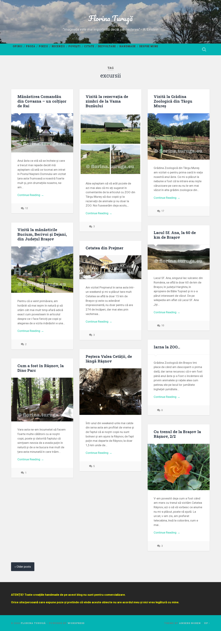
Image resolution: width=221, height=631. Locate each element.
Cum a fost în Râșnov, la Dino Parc (40, 368)
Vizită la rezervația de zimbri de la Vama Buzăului (107, 101)
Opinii (17, 46)
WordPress (76, 623)
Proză (30, 46)
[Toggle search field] (204, 49)
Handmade (127, 46)
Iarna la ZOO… (167, 346)
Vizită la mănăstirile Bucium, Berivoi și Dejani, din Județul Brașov (42, 234)
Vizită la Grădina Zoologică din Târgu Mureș (173, 101)
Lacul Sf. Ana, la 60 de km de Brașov (175, 235)
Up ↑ (207, 623)
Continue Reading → (30, 195)
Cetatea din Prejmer (104, 247)
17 (162, 211)
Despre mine (148, 46)
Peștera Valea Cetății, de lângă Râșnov (109, 359)
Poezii (43, 46)
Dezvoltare (107, 46)
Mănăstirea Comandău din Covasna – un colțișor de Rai (41, 101)
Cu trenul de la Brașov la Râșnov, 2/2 (177, 434)
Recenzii (58, 46)
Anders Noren (190, 623)
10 (162, 325)
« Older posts (23, 566)
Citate (89, 46)
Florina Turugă (110, 18)
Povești (74, 46)
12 (26, 208)
